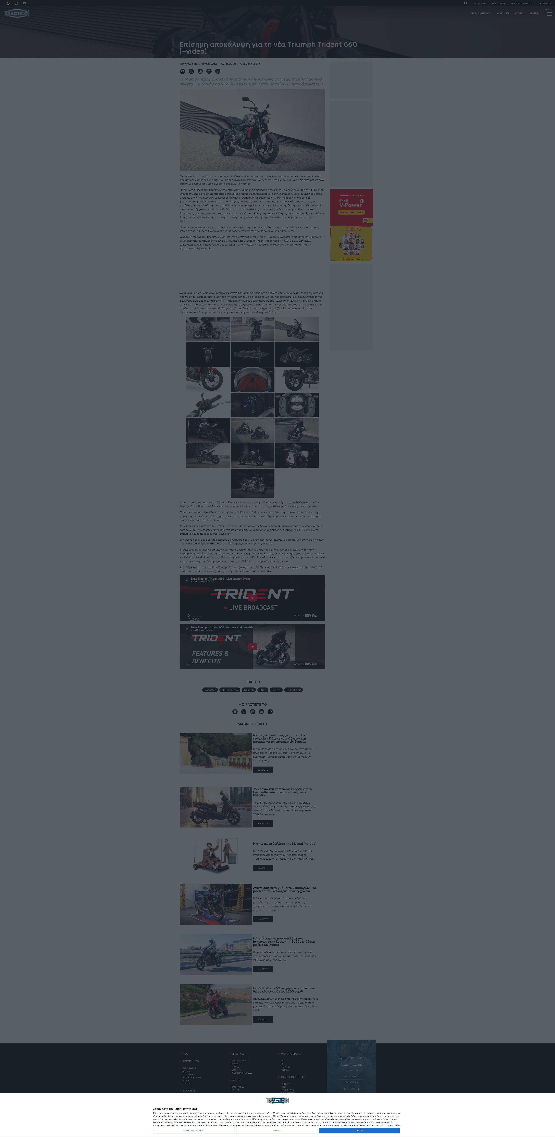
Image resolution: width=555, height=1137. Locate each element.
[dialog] (277, 1115)
